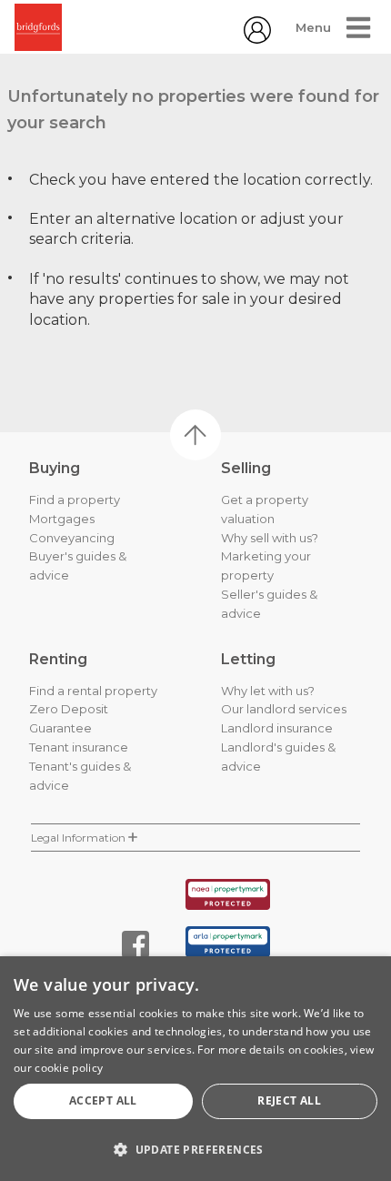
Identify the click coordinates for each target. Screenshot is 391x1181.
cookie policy (69, 1067)
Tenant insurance (78, 747)
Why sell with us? (269, 537)
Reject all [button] (289, 1100)
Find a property (74, 499)
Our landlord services (283, 709)
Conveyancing (72, 537)
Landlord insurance (277, 728)
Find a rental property (93, 690)
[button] (195, 1149)
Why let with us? (268, 690)
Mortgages (62, 518)
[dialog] (195, 1068)
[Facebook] (135, 944)
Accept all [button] (103, 1100)
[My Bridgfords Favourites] (257, 38)
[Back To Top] (195, 434)
